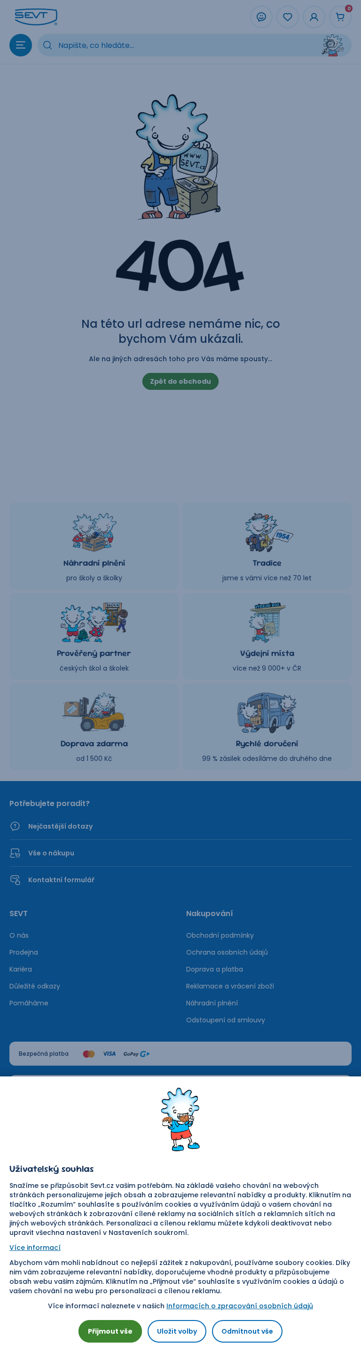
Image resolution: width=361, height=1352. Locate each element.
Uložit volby (177, 1331)
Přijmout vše (110, 1331)
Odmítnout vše (247, 1331)
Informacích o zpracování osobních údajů (239, 1306)
